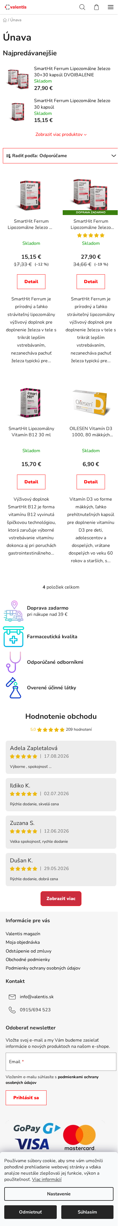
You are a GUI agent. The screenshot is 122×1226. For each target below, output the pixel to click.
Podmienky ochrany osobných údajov (43, 968)
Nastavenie (59, 1194)
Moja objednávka (23, 942)
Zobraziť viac (61, 899)
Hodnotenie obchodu (61, 716)
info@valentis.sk (37, 997)
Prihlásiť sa (26, 1098)
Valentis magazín (23, 934)
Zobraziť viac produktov (59, 134)
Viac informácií (47, 1179)
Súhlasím (87, 1212)
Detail (31, 282)
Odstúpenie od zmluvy (28, 951)
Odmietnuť (30, 1212)
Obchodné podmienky (28, 960)
